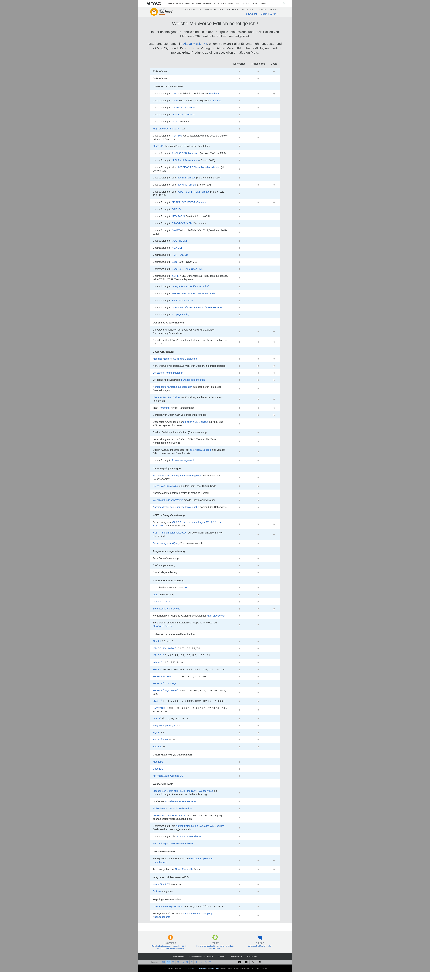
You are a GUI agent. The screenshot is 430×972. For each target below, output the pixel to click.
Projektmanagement (183, 460)
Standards (213, 93)
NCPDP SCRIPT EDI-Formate (193, 191)
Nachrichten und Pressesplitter (201, 956)
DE (168, 962)
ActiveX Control (161, 601)
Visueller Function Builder (166, 397)
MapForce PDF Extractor (166, 128)
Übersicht (189, 10)
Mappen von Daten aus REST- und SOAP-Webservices (183, 791)
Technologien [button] (249, 3)
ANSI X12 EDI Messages (185, 153)
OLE (155, 594)
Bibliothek (234, 3)
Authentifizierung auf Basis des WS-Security (200, 826)
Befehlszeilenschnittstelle (166, 608)
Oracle (157, 718)
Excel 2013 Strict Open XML (187, 269)
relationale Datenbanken (185, 107)
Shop (198, 3)
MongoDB (158, 761)
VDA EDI (177, 247)
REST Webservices (182, 300)
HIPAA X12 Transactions (185, 160)
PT (210, 962)
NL (201, 962)
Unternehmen (178, 956)
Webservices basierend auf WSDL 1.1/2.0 (194, 293)
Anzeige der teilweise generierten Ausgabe (176, 507)
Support (208, 3)
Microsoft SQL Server (166, 690)
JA (183, 962)
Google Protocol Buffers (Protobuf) (190, 286)
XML (174, 93)
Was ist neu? (249, 10)
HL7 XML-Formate (186, 184)
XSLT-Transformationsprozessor (170, 532)
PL (205, 962)
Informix (158, 662)
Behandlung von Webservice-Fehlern (173, 843)
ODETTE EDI (179, 240)
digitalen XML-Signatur (195, 421)
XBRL (175, 275)
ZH (187, 962)
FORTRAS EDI (180, 254)
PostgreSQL (159, 708)
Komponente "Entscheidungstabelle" (172, 386)
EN (163, 962)
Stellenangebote (235, 956)
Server (274, 10)
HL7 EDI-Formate (186, 177)
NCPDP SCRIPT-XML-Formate (189, 202)
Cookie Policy (214, 968)
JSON (175, 100)
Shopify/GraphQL (181, 314)
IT (191, 962)
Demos (262, 10)
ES (178, 962)
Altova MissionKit (195, 43)
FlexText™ (158, 146)
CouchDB (158, 768)
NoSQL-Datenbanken (183, 114)
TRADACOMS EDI (182, 223)
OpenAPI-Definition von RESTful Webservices (197, 307)
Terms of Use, (192, 968)
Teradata (157, 746)
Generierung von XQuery (166, 543)
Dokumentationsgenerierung (168, 906)
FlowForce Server (162, 626)
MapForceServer (216, 615)
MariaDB (157, 669)
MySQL (157, 701)
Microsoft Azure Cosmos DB (168, 775)
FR (173, 962)
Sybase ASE (160, 739)
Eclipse (157, 891)
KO (196, 962)
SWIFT (176, 230)
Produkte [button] (173, 3)
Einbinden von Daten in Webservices (173, 808)
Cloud (271, 3)
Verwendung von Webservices (169, 815)
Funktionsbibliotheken (193, 379)
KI (215, 10)
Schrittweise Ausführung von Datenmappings (177, 475)
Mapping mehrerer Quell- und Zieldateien (175, 358)
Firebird (157, 641)
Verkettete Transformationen (168, 372)
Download (188, 3)
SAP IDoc (177, 209)
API (186, 587)
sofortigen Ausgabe (200, 449)
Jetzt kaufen (268, 14)
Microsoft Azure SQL (165, 683)
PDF (221, 10)
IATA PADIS (178, 216)
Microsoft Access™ (163, 676)
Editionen (232, 10)
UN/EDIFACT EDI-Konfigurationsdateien (198, 167)
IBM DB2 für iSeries (164, 648)
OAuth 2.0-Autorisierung (189, 836)
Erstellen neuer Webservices (180, 801)
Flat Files (177, 135)
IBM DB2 (158, 655)
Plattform (220, 3)
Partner (221, 956)
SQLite (156, 732)
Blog (263, 3)
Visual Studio (161, 884)
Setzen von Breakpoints (165, 486)
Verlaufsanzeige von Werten (168, 500)
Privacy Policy (202, 968)
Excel (175, 261)
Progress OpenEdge (164, 725)
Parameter (164, 407)
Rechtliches (252, 956)
